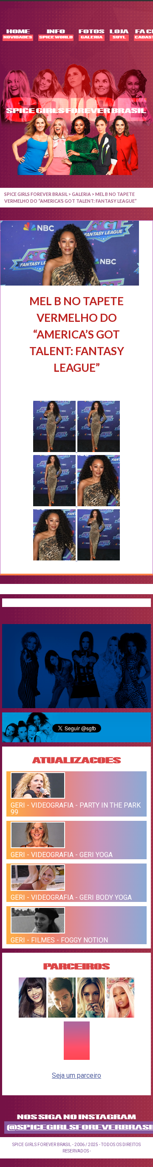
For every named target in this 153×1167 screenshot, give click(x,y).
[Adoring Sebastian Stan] (62, 1015)
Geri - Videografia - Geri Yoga (62, 855)
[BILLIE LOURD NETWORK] (91, 1015)
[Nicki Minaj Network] (120, 1015)
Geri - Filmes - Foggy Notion (59, 940)
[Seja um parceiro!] (77, 1058)
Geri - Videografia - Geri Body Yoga (71, 897)
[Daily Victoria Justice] (32, 1015)
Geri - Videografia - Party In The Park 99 (76, 808)
